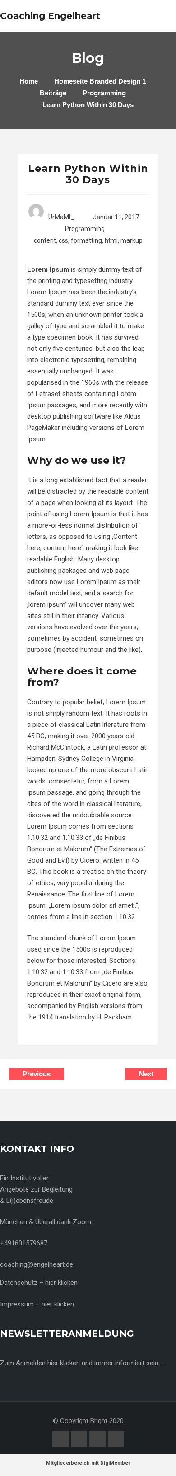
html (111, 240)
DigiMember (115, 1463)
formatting (86, 240)
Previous (37, 1074)
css (63, 240)
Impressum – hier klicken (37, 1304)
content (45, 240)
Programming (85, 228)
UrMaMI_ (61, 217)
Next (146, 1074)
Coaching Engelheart (50, 15)
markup (131, 240)
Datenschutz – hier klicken (39, 1282)
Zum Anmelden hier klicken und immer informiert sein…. (82, 1363)
